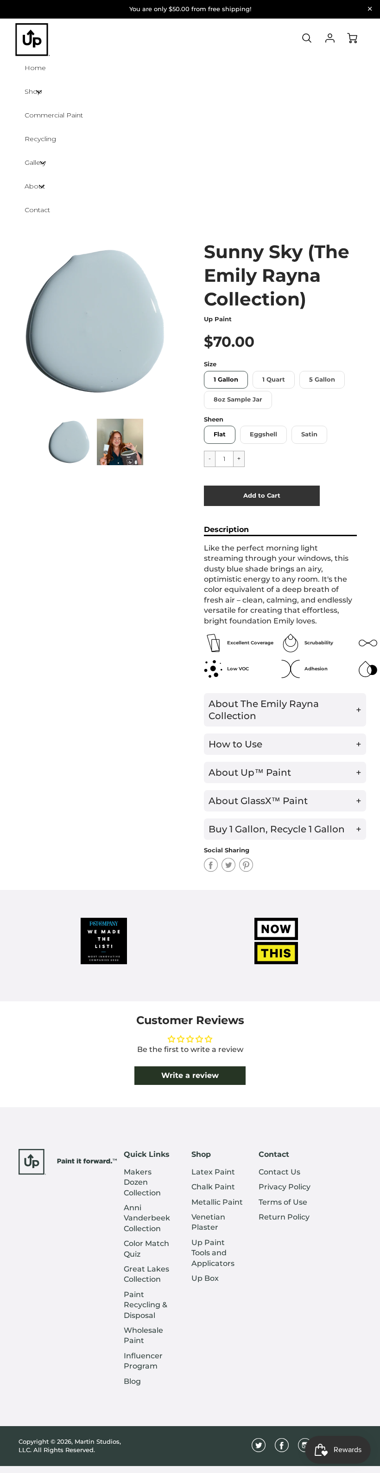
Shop (201, 1154)
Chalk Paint (213, 1186)
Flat (220, 434)
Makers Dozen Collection (142, 1182)
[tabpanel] (69, 442)
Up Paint (218, 319)
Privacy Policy (284, 1186)
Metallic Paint (217, 1202)
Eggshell (263, 434)
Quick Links (147, 1154)
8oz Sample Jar (238, 399)
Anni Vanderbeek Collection (147, 1218)
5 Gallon (322, 379)
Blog (132, 1381)
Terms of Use (283, 1202)
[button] (262, 496)
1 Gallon (226, 379)
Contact (274, 1154)
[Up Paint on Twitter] (259, 1448)
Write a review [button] (190, 1075)
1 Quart (273, 379)
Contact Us (279, 1172)
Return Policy (284, 1217)
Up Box (205, 1278)
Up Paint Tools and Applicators (212, 1253)
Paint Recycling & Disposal (145, 1305)
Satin (309, 434)
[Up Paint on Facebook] (282, 1448)
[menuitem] (150, 1182)
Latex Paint (213, 1172)
